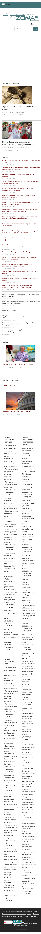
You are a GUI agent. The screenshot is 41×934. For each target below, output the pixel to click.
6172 (21, 115)
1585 (14, 261)
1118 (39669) (28, 872)
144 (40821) (9, 607)
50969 (18, 414)
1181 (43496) (28, 552)
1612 (14, 249)
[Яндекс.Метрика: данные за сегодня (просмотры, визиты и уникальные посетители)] (20, 925)
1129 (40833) (28, 649)
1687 (14, 242)
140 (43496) (9, 771)
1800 (14, 192)
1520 (14, 313)
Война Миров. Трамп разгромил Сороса (16, 411)
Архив (5, 911)
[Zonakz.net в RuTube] (33, 25)
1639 (14, 268)
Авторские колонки (10, 115)
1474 (14, 275)
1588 (14, 327)
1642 (14, 171)
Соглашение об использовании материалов (16, 914)
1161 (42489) (28, 631)
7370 (16, 150)
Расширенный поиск (30, 916)
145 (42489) (9, 549)
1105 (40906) (28, 893)
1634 (14, 213)
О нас (20, 916)
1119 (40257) (28, 817)
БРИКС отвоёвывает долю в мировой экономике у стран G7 (28, 881)
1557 (14, 206)
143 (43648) (9, 650)
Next (35, 353)
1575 (14, 164)
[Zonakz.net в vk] (29, 25)
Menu (8, 4)
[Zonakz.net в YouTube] (21, 25)
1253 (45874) (28, 497)
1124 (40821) (28, 762)
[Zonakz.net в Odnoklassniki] (27, 25)
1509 (14, 282)
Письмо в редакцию (15, 911)
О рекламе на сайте (30, 911)
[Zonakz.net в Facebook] (18, 25)
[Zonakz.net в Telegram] (24, 25)
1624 (14, 228)
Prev (5, 353)
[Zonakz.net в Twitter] (15, 25)
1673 (14, 254)
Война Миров (9, 386)
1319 (14, 320)
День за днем (10, 492)
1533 (14, 221)
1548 (14, 289)
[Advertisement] (20, 54)
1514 (14, 306)
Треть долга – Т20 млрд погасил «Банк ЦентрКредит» (18, 252)
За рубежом (8, 150)
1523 (14, 185)
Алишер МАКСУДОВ (22, 148)
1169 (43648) (28, 576)
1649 (14, 299)
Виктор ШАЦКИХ (21, 112)
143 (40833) (9, 626)
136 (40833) (9, 790)
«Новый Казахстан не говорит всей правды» (18, 364)
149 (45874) (9, 716)
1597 (14, 199)
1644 (14, 235)
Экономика (9, 647)
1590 (14, 178)
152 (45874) (9, 494)
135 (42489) (9, 845)
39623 (19, 367)
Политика (9, 623)
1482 (14, 334)
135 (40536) (9, 900)
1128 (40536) (28, 704)
